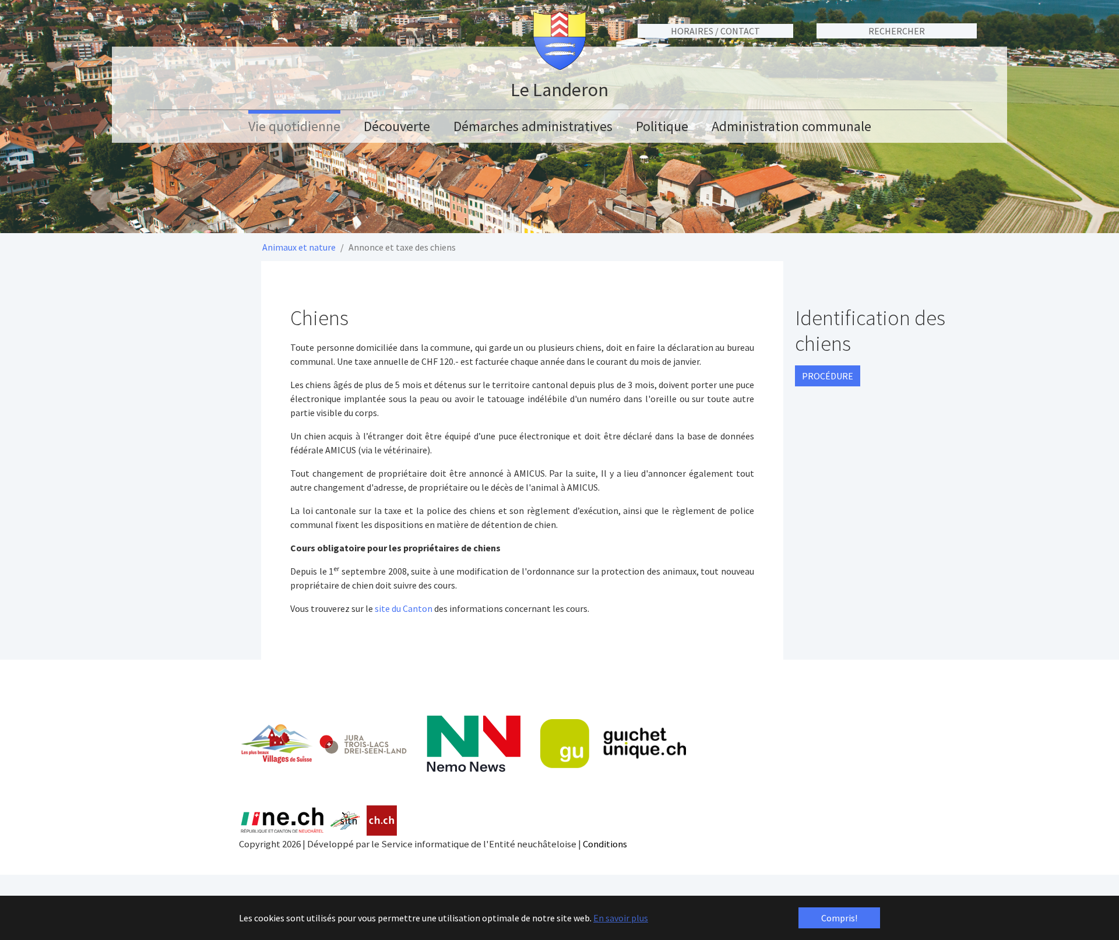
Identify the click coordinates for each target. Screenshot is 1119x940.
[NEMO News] (473, 744)
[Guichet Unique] (613, 743)
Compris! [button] (839, 918)
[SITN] (345, 820)
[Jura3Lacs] (363, 744)
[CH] (382, 821)
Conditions (605, 843)
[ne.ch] (282, 821)
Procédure (827, 376)
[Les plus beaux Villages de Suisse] (276, 743)
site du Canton (403, 608)
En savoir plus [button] (620, 918)
